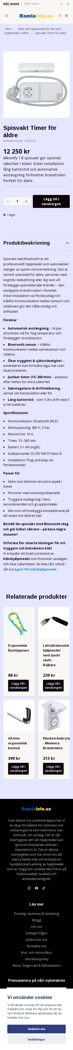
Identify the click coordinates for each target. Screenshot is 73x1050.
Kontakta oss (37, 946)
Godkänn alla (36, 1029)
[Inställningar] (61, 3)
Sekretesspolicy (36, 959)
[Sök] (60, 15)
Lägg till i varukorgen (18, 685)
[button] (63, 86)
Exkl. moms (31, 3)
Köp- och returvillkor (36, 952)
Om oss (36, 926)
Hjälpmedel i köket (16, 33)
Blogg (36, 920)
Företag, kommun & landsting (36, 913)
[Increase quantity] (26, 201)
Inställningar (36, 1039)
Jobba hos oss (36, 939)
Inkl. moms (11, 3)
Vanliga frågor (37, 933)
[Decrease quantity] (7, 201)
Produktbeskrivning (26, 243)
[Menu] (7, 15)
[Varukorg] (66, 15)
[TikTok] (43, 888)
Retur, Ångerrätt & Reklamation (37, 965)
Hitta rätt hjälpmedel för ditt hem (39, 29)
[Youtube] (36, 888)
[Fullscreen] (36, 84)
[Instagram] (29, 888)
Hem (8, 29)
